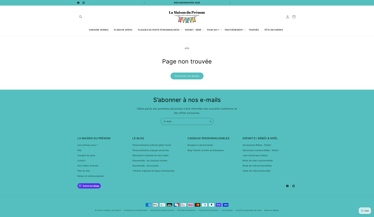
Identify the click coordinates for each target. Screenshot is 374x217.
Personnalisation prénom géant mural (152, 145)
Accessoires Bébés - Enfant (257, 145)
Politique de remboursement (162, 210)
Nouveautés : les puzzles (146, 165)
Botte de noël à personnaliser (258, 160)
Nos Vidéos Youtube (87, 165)
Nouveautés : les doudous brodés (150, 160)
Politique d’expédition (186, 210)
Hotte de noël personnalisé (256, 170)
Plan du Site (83, 170)
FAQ (79, 150)
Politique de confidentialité (135, 210)
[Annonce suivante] (230, 3)
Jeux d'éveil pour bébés (255, 155)
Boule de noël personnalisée (257, 165)
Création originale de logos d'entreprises (154, 170)
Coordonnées (227, 210)
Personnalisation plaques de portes (151, 150)
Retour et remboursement (90, 176)
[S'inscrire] (210, 121)
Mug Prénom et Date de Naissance (206, 150)
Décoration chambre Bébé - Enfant (261, 150)
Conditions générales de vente (249, 210)
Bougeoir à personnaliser (200, 145)
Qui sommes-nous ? (87, 145)
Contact (81, 160)
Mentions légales (271, 210)
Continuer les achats (187, 76)
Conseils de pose (86, 155)
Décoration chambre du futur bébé (150, 155)
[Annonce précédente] (144, 3)
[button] (80, 17)
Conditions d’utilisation (209, 210)
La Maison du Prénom (112, 210)
